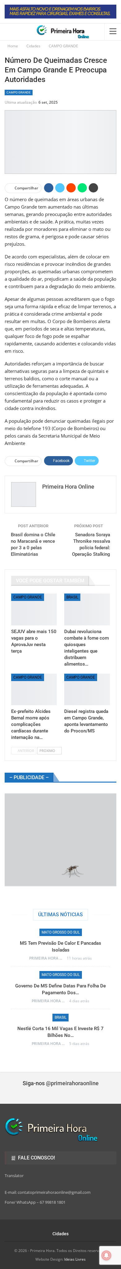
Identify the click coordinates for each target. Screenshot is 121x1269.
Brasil (72, 597)
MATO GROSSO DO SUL (61, 932)
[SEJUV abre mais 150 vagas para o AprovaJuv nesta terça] (34, 609)
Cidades (60, 1233)
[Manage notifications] (106, 1255)
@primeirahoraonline (72, 1083)
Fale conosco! (36, 1158)
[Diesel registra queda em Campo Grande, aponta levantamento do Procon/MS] (87, 690)
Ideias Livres (75, 1259)
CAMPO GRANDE (19, 92)
